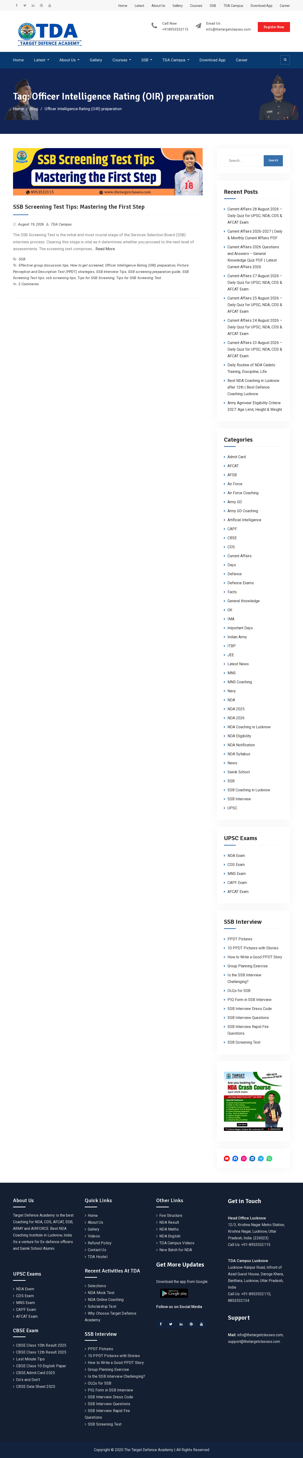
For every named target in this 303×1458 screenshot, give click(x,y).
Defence (234, 574)
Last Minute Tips (30, 1359)
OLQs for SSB (238, 990)
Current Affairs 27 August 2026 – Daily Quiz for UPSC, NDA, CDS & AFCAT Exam (254, 282)
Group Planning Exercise (247, 966)
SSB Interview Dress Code (249, 1008)
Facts (232, 592)
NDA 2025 (236, 709)
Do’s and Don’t (28, 1379)
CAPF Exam (237, 882)
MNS (231, 673)
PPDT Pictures (239, 939)
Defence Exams (240, 583)
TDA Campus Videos (176, 1243)
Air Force (234, 484)
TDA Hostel (97, 1256)
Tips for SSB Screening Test (138, 278)
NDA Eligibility (239, 736)
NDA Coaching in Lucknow (249, 727)
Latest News (238, 664)
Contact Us (97, 1250)
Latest (139, 6)
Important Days (240, 628)
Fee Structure (170, 1215)
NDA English (169, 1236)
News (232, 763)
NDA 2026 (236, 718)
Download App (261, 6)
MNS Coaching (239, 682)
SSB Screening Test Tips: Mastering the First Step (79, 207)
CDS (231, 547)
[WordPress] (191, 1324)
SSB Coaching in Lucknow (248, 790)
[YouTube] (201, 1324)
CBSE (232, 538)
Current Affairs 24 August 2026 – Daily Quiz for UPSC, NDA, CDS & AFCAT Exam (254, 327)
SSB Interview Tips (111, 272)
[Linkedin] (181, 1324)
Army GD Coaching (242, 511)
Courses (196, 6)
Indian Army (237, 637)
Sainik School (238, 772)
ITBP (231, 646)
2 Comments (28, 284)
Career (285, 6)
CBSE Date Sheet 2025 (35, 1386)
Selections (97, 1286)
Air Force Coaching (242, 493)
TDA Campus (233, 6)
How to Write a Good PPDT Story (254, 957)
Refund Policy (100, 1243)
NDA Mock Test (101, 1292)
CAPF (232, 529)
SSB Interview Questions (248, 1017)
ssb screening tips (61, 278)
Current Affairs (239, 556)
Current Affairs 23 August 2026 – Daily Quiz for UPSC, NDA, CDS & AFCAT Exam (254, 349)
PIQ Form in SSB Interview (249, 999)
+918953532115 (175, 29)
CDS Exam (236, 864)
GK (229, 610)
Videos (94, 1236)
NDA (231, 700)
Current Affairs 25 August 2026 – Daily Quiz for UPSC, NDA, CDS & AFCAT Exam (254, 305)
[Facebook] (160, 1324)
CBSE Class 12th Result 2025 (41, 1352)
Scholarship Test (102, 1306)
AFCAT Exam (238, 891)
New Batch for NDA (175, 1250)
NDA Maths (169, 1229)
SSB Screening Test (243, 1042)
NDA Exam (236, 855)
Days (231, 565)
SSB (213, 6)
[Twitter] (170, 1324)
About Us (158, 6)
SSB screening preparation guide (154, 272)
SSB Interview (239, 799)
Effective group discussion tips (43, 265)
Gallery (178, 6)
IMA (230, 619)
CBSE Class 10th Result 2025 (41, 1345)
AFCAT (233, 466)
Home (122, 6)
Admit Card (236, 457)
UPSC (232, 808)
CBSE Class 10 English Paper (41, 1366)
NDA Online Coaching (106, 1299)
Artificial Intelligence (244, 520)
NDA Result (169, 1222)
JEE (230, 655)
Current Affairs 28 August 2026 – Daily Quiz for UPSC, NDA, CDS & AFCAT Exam (254, 216)
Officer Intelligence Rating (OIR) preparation (140, 265)
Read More (105, 248)
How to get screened (86, 265)
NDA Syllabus (238, 754)
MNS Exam (236, 873)
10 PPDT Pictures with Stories (252, 948)
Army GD (234, 502)
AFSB (232, 475)
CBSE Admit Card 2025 (35, 1373)
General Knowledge (243, 601)
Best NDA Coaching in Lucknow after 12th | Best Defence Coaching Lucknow (253, 387)
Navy (231, 691)
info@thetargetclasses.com (228, 29)
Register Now (274, 27)
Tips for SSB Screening (95, 278)
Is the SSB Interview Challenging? (116, 1376)
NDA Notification (241, 745)
